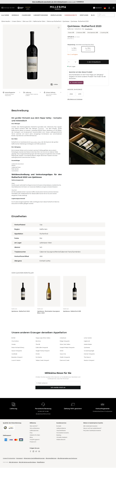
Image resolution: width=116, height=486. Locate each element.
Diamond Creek (64, 360)
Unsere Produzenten (9, 458)
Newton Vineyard (89, 360)
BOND (13, 338)
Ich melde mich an (58, 387)
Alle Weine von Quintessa (74, 99)
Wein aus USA (27, 21)
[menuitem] (5, 15)
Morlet (38, 354)
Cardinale (14, 354)
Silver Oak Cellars (65, 344)
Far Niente (39, 357)
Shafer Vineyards (65, 357)
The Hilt (38, 344)
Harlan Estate (88, 344)
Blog (31, 437)
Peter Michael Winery (18, 347)
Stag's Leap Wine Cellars (43, 338)
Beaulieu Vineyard (17, 357)
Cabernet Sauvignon (18, 163)
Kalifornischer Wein (39, 21)
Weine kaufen (5, 21)
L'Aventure (63, 338)
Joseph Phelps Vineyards (67, 347)
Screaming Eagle (89, 350)
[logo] (58, 7)
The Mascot (87, 357)
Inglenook (87, 341)
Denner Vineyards (89, 354)
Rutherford (78, 29)
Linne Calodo (88, 338)
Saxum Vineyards (17, 350)
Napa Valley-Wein (35, 142)
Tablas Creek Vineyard (42, 360)
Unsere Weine (16, 21)
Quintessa (66, 21)
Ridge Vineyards (64, 341)
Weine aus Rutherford (54, 21)
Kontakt (58, 426)
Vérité (61, 350)
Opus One (63, 354)
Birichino (38, 341)
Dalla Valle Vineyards (42, 347)
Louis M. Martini (16, 360)
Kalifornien (70, 29)
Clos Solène (15, 341)
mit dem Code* (54, 2)
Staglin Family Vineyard (42, 350)
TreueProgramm (35, 439)
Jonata (13, 344)
